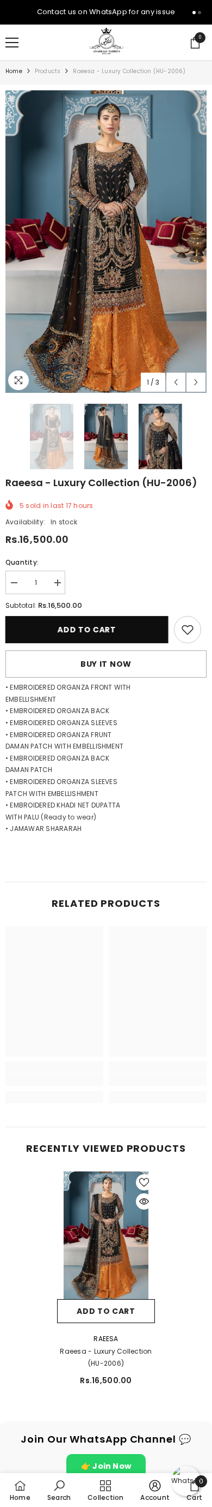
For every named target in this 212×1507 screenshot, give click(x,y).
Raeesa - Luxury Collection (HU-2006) (106, 1357)
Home (13, 71)
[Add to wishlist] (144, 1182)
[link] (187, 629)
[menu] (11, 42)
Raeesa (105, 1338)
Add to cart (87, 629)
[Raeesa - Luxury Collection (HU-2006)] (106, 1235)
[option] (106, 241)
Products (48, 71)
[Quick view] (144, 1201)
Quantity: (22, 562)
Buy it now (106, 664)
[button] (175, 382)
